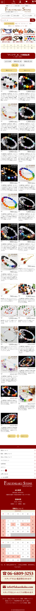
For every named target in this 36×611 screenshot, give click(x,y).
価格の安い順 (17, 61)
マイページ (20, 3)
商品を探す (14, 3)
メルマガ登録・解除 (24, 603)
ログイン (3, 467)
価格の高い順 (28, 61)
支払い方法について (6, 457)
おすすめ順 (8, 61)
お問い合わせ (4, 474)
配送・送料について (6, 453)
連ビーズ (17, 23)
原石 (26, 26)
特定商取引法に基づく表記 (21, 600)
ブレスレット (24, 23)
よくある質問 (4, 477)
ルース (22, 26)
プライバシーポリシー (11, 603)
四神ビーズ (11, 26)
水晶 (30, 23)
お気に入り (26, 3)
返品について (4, 450)
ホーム (4, 598)
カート (33, 2)
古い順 (22, 65)
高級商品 (17, 26)
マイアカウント (5, 460)
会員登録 (3, 463)
